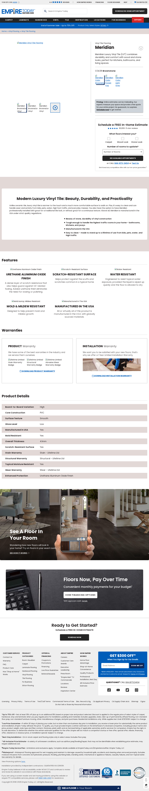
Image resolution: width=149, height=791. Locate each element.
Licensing (5, 701)
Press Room (65, 673)
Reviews (59, 2)
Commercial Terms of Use (63, 701)
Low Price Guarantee (50, 670)
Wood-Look (122, 142)
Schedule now (103, 110)
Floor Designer (114, 2)
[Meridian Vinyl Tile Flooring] (46, 71)
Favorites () (141, 2)
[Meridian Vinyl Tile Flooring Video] (55, 107)
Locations (65, 683)
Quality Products (87, 673)
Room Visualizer (28, 660)
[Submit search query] (45, 11)
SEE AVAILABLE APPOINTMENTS (123, 158)
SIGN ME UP (137, 665)
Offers (137, 20)
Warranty (6, 661)
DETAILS (103, 25)
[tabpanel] (74, 214)
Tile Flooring (27, 678)
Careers (64, 657)
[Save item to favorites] (141, 47)
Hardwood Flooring (29, 671)
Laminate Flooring (29, 667)
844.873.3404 (132, 682)
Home (4, 31)
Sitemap (134, 701)
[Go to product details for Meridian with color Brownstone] (99, 79)
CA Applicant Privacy (101, 701)
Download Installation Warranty (113, 375)
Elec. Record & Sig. (83, 701)
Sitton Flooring (28, 685)
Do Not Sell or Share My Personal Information (73, 704)
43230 (15, 2)
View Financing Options (80, 595)
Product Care (8, 668)
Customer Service (11, 653)
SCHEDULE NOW (74, 637)
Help (125, 2)
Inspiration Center (68, 691)
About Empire (67, 653)
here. (23, 761)
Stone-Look (136, 142)
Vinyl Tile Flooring (28, 31)
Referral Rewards (48, 674)
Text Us (135, 163)
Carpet (108, 142)
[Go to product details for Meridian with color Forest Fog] (109, 81)
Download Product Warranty (38, 371)
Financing (99, 2)
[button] (74, 788)
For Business (27, 682)
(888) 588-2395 (44, 778)
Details (84, 601)
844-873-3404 (121, 163)
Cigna (142, 701)
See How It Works (18, 553)
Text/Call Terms (44, 701)
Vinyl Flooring (14, 31)
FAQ (4, 664)
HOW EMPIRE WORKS (84, 2)
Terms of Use (29, 701)
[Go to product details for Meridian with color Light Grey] (119, 81)
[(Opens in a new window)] (122, 772)
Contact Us (7, 657)
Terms (133, 674)
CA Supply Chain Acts (120, 701)
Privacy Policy (16, 701)
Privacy (142, 674)
